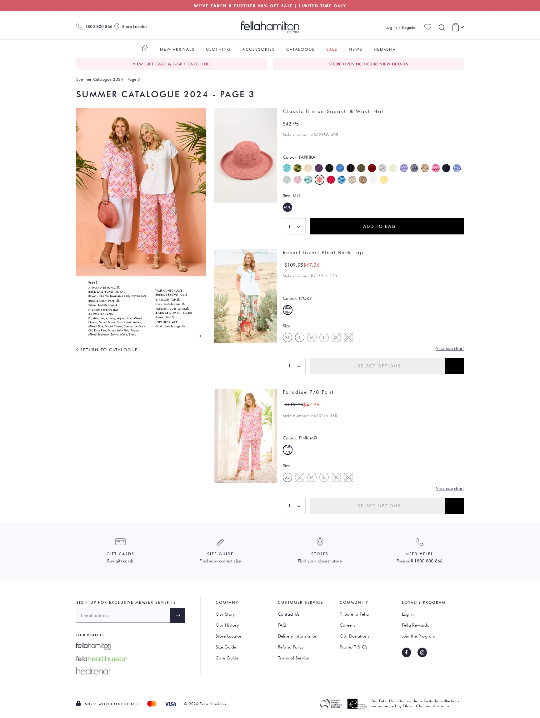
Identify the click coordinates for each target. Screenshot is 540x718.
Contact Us (289, 614)
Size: (292, 195)
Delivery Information (298, 636)
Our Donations (354, 636)
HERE (205, 63)
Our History (227, 625)
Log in (408, 614)
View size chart (450, 348)
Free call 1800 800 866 (420, 560)
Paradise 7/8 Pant (308, 392)
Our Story (225, 614)
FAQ (282, 625)
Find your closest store (320, 560)
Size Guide (226, 646)
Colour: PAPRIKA (299, 157)
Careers (347, 625)
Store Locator (229, 636)
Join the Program (419, 636)
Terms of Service (293, 657)
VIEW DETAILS (394, 63)
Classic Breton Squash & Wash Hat (333, 111)
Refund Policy (290, 646)
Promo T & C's (354, 646)
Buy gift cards (120, 560)
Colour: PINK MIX (300, 437)
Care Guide (227, 657)
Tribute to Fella (354, 614)
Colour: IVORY (297, 298)
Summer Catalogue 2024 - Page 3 (108, 79)
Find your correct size (220, 560)
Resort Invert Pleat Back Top (323, 252)
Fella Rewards (415, 625)
